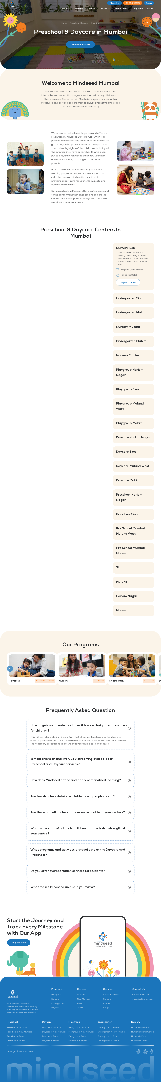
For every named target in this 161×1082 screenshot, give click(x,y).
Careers (107, 999)
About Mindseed (111, 995)
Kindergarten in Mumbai (108, 1028)
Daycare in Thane (50, 1041)
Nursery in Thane (139, 1041)
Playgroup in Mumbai (78, 1028)
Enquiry (149, 3)
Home (64, 23)
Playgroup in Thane (77, 1041)
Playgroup (56, 995)
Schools (92, 9)
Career (149, 9)
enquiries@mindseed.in (132, 270)
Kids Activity (114, 3)
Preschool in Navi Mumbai (19, 1032)
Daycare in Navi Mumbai (54, 1032)
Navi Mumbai (83, 999)
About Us (66, 9)
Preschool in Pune (15, 1037)
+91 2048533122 (132, 3)
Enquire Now (19, 943)
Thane (80, 1008)
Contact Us (105, 9)
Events (106, 1004)
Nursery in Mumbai (140, 1028)
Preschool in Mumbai (17, 1028)
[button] (10, 669)
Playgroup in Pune (77, 1037)
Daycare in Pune (50, 1037)
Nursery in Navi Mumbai (142, 1032)
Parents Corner (121, 9)
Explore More (128, 283)
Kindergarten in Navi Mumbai (111, 1032)
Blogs (106, 1008)
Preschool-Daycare (79, 23)
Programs (79, 9)
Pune (79, 1004)
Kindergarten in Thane (108, 1041)
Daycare (55, 1008)
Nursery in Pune (138, 1037)
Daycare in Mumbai (51, 1028)
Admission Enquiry (80, 45)
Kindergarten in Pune (107, 1037)
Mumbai (95, 23)
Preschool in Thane (16, 1041)
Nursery (55, 999)
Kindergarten (57, 1004)
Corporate (138, 9)
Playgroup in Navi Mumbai (81, 1032)
